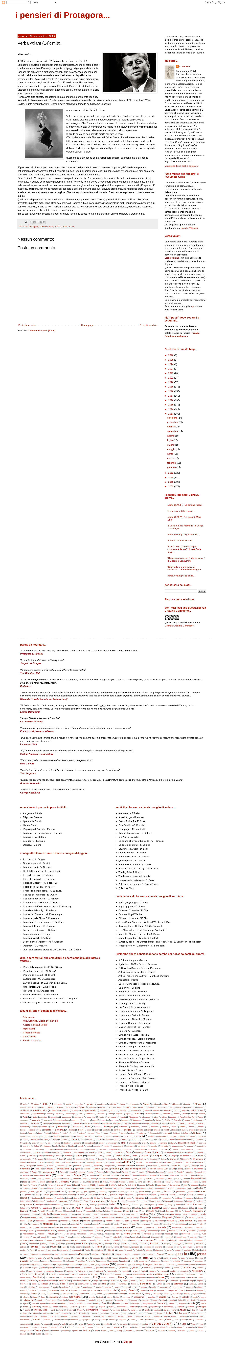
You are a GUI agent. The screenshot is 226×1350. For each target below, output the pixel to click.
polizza (41, 1258)
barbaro (95, 1123)
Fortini (147, 1182)
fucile (43, 1185)
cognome (26, 1146)
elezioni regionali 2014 (159, 1169)
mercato (86, 1224)
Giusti (31, 1192)
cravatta (179, 1152)
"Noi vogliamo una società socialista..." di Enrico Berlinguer (184, 568)
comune (190, 1146)
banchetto (66, 1123)
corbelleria (67, 1152)
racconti (187, 1267)
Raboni (176, 1268)
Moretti (23, 1231)
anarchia (103, 1111)
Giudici (199, 1188)
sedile (123, 1290)
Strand (34, 1307)
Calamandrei (155, 1133)
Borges (127, 1129)
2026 (171, 355)
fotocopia (157, 1182)
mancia (120, 1217)
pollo (48, 1258)
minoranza (56, 1227)
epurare (82, 1172)
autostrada (48, 1120)
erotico (141, 1172)
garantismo (161, 1185)
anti (176, 1111)
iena (69, 1198)
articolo (177, 1114)
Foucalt (167, 1182)
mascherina (52, 1221)
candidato (98, 1136)
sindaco (65, 1297)
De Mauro (39, 1159)
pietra (25, 1254)
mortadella (41, 1231)
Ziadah (200, 1331)
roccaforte (77, 1281)
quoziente (158, 1268)
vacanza (199, 1320)
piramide (94, 1254)
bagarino (148, 1120)
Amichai (54, 1111)
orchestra (24, 1240)
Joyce (178, 1205)
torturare (33, 1316)
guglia (153, 1195)
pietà (204, 1250)
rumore (34, 1284)
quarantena (110, 1268)
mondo (127, 1227)
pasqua (167, 1244)
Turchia (36, 1319)
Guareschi (70, 1195)
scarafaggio (87, 1287)
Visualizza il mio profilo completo (182, 166)
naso (163, 1231)
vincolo (100, 1327)
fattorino (56, 1179)
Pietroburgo (35, 1254)
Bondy (80, 1130)
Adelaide (113, 1104)
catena (107, 1140)
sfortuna (121, 1294)
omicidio (135, 1237)
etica (48, 1175)
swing (60, 1310)
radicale (200, 1268)
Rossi (125, 1281)
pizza (143, 1254)
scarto (117, 1287)
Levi (127, 1211)
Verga (192, 1324)
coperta (37, 1152)
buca (40, 1133)
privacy (166, 1261)
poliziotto (30, 1258)
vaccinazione (25, 1324)
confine (83, 1149)
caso (90, 1140)
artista (185, 1114)
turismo (47, 1320)
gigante (128, 1188)
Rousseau (150, 1281)
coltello (81, 1146)
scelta (153, 1287)
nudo (204, 1234)
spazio (99, 1300)
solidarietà (28, 1300)
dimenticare (78, 1162)
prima (133, 1261)
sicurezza (177, 1294)
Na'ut (135, 1231)
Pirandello (106, 1254)
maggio (171, 449)
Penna (116, 1247)
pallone (181, 1240)
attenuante (146, 1117)
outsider (107, 1240)
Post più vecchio (148, 325)
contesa (175, 1149)
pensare (135, 1247)
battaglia (145, 1123)
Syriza (79, 1310)
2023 (171, 368)
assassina (54, 1117)
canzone (127, 1136)
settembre (173, 431)
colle (56, 1146)
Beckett (191, 1123)
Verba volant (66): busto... (181, 511)
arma (157, 1114)
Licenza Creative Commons (179, 625)
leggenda (69, 1211)
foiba (89, 1182)
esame (161, 1172)
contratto (199, 1149)
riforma (111, 1277)
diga (41, 1162)
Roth (140, 1281)
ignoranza (86, 1198)
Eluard (187, 1169)
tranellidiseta (29, 1036)
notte (176, 1234)
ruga (192, 1281)
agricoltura (24, 1107)
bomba (72, 1130)
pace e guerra (146, 1240)
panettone (33, 1244)
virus (136, 1327)
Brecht (166, 1130)
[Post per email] (25, 222)
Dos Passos (152, 1166)
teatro (183, 1309)
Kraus (77, 1208)
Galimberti (132, 1185)
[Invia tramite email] (31, 222)
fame (135, 1175)
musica (119, 1231)
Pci (71, 1247)
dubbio (163, 1166)
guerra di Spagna (117, 1195)
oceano (88, 1237)
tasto (166, 1310)
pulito (43, 1268)
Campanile (56, 1136)
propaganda (59, 1265)
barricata (106, 1123)
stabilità (62, 1303)
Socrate (175, 1297)
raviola (134, 1271)
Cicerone (77, 1143)
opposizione (181, 1237)
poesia (170, 1254)
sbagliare (31, 1287)
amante (188, 1107)
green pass (58, 1195)
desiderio (153, 1159)
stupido (92, 1307)
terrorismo (105, 1313)
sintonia (92, 1297)
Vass (98, 1324)
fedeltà (84, 1179)
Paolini (51, 1244)
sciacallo (53, 1290)
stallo (96, 1303)
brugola (192, 1130)
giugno (171, 444)
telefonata (24, 1313)
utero (183, 1320)
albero (111, 1107)
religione (95, 1274)
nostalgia (158, 1234)
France (177, 1182)
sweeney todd (40, 1310)
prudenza (193, 1265)
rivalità (41, 1281)
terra (73, 1313)
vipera (128, 1327)
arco (80, 1114)
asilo (35, 1117)
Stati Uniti (106, 1303)
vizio (171, 1327)
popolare (96, 1258)
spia (163, 1300)
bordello (117, 1130)
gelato (203, 1185)
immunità (127, 1198)
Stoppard (182, 1303)
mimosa (45, 1227)
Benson (97, 1127)
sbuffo (55, 1287)
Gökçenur (120, 1192)
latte (193, 1208)
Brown (182, 1130)
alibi (127, 1107)
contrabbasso (187, 1149)
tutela (65, 1320)
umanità (112, 1320)
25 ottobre (35, 1104)
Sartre (200, 1284)
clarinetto (163, 1143)
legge (60, 1211)
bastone (135, 1123)
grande (28, 1195)
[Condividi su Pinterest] (43, 222)
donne (129, 1165)
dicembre (172, 417)
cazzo (163, 1140)
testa (141, 1313)
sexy (57, 1294)
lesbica (99, 1211)
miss (66, 1227)
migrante (192, 1224)
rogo (96, 1281)
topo (201, 1313)
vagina (56, 1324)
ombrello (116, 1237)
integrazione (26, 1204)
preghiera (81, 1261)
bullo (65, 1133)
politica (58, 226)
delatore (101, 1159)
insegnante (178, 1201)
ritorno (200, 1277)
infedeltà (76, 1201)
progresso (47, 1265)
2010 (171, 482)
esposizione (201, 1172)
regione (62, 1274)
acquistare (101, 1104)
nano (143, 1231)
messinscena (144, 1224)
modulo (90, 1227)
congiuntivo (114, 1149)
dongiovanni (109, 1166)
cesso (42, 1143)
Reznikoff (37, 1277)
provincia (170, 1265)
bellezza (43, 1127)
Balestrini (177, 1120)
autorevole (36, 1120)
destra (163, 1159)
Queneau (136, 1267)
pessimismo (98, 1250)
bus (98, 1133)
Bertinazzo (122, 1127)
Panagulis (199, 1240)
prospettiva (121, 1265)
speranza (145, 1300)
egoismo (86, 1169)
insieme (200, 1201)
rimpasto (131, 1277)
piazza (177, 1250)
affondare (187, 1104)
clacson (153, 1143)
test (133, 1313)
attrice (164, 1117)
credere (200, 1152)
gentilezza (70, 1188)
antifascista (24, 1114)
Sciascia (63, 1290)
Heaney (190, 1195)
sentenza (24, 1294)
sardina (192, 1284)
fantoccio (183, 1175)
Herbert (200, 1195)
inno (122, 1201)
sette (50, 1294)
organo (49, 1240)
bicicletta (165, 1127)
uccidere (74, 1320)
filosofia (65, 1181)
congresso (126, 1149)
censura (180, 1140)
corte (100, 1152)
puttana (69, 1268)
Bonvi (97, 1130)
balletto (187, 1120)
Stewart (172, 1303)
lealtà (43, 1211)
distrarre (199, 1162)
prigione (124, 1261)
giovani (170, 1188)
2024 (171, 364)
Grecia (46, 1195)
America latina (40, 1110)
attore (156, 1117)
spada (91, 1300)
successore (121, 1307)
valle (64, 1324)
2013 (171, 413)
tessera (116, 1313)
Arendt (110, 1114)
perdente (199, 1247)
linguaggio (198, 1211)
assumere (91, 1117)
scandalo (75, 1287)
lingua (187, 1211)
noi (111, 1234)
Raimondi (81, 1271)
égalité (77, 1169)
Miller (37, 1227)
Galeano (121, 1185)
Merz (134, 1224)
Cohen (36, 1146)
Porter (144, 1257)
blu (40, 1130)
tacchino (116, 1310)
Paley (172, 1240)
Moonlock (188, 1227)
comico (106, 1146)
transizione (86, 1316)
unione (132, 1320)
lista (34, 1214)
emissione (24, 1172)
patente (23, 1247)
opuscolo (193, 1237)
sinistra (75, 1296)
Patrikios (34, 1247)
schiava (23, 1290)
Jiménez (161, 1205)
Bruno (200, 1130)
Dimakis (66, 1162)
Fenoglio (115, 1179)
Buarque (31, 1133)
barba (86, 1123)
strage (25, 1307)
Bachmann (137, 1120)
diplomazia (115, 1162)
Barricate (116, 1123)
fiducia (42, 1182)
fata (32, 1179)
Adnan (122, 1104)
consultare (152, 1149)
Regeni (52, 1274)
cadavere (142, 1133)
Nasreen (171, 1231)
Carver (74, 1139)
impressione (166, 1198)
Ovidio (116, 1240)
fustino (83, 1185)
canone (108, 1136)
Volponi (200, 1327)
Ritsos (32, 1281)
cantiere (117, 1136)
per (178, 1247)
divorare (50, 1166)
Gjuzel (70, 1192)
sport (25, 1303)
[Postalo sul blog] (34, 222)
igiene (76, 1198)
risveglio (182, 1277)
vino (108, 1327)
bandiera (77, 1123)
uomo (160, 1319)
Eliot (173, 1169)
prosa (105, 1264)
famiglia (143, 1175)
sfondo (99, 1294)
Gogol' (110, 1192)
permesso (52, 1250)
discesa (149, 1162)
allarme (135, 1107)
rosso (133, 1281)
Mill (30, 1227)
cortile (108, 1152)
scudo (103, 1290)
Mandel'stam (132, 1217)
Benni (87, 1127)
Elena (105, 1169)
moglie (99, 1227)
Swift (53, 1310)
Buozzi (72, 1133)
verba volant (68, 226)
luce (95, 1214)
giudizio (23, 1192)
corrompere (79, 1152)
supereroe (154, 1307)
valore (71, 1324)
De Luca (199, 1156)
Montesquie (176, 1227)
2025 (171, 359)
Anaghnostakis (89, 1110)
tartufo (147, 1310)
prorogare (95, 1265)
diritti (126, 1162)
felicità (93, 1179)
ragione (60, 1271)
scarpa (98, 1287)
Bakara (158, 1120)
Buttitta (123, 1133)
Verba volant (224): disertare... (183, 534)
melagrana (34, 1224)
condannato (72, 1149)
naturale (192, 1231)
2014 (171, 409)
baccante (125, 1120)
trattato (120, 1316)
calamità (166, 1133)
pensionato (146, 1247)
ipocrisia (101, 1205)
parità (76, 1244)
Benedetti (63, 1126)
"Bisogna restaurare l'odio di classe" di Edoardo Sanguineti (186, 559)
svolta (27, 1310)
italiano (125, 1205)
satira (22, 1287)
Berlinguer (33, 226)
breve (174, 1130)
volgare (179, 1327)
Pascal (133, 1244)
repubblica (117, 1274)
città (123, 1143)
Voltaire (37, 1330)
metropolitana (180, 1224)
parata (60, 1244)
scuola (113, 1290)
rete (201, 1274)
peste (121, 1250)
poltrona (67, 1258)
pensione (158, 1247)
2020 (171, 382)
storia (192, 1303)
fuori (76, 1185)
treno (138, 1316)
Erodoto (125, 1172)
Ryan (54, 1284)
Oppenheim (155, 1237)
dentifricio (142, 1159)
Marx (30, 1221)
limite (179, 1211)
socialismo (139, 1297)
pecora (79, 1247)
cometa (97, 1146)
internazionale (69, 1205)
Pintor (64, 1254)
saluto (112, 1284)
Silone (34, 1297)
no (106, 1234)
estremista (38, 1175)
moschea (61, 1231)
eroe (133, 1172)
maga (25, 1217)
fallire (127, 1175)
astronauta (112, 1117)
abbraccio (58, 1104)
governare (156, 1192)
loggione (80, 1214)
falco (113, 1175)
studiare (74, 1307)
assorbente (79, 1117)
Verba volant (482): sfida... (181, 575)
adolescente (134, 1104)
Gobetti (101, 1192)
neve (60, 1234)
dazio (135, 1156)
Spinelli (181, 1300)
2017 (171, 395)
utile (190, 1320)
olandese (98, 1237)
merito (116, 1224)
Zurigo (46, 1334)
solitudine (40, 1300)
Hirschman (35, 1198)
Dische (158, 1162)
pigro (57, 1254)
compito (154, 1146)
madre (184, 1214)
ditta (21, 1166)
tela (193, 1310)
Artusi (193, 1114)
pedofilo (88, 1247)
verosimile (24, 1327)
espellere (189, 1172)
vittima (154, 1327)
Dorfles (141, 1166)
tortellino (23, 1316)
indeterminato (25, 1201)
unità (141, 1320)
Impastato (139, 1198)
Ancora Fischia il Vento (35, 1024)
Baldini (167, 1120)
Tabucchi (105, 1310)
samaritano (123, 1284)
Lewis (136, 1211)
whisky (119, 1331)
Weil (96, 1331)
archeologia (70, 1114)
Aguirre (35, 1107)
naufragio (202, 1231)
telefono (34, 1313)
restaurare (179, 1274)
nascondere (153, 1231)
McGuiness (159, 1221)
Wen (111, 1331)
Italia (111, 1204)
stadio (71, 1303)
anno (147, 1111)
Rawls (143, 1271)
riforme (121, 1277)
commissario (118, 1146)
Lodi (72, 1214)
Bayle (182, 1123)
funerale (60, 1185)
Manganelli (167, 1217)
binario (191, 1127)
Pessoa (110, 1250)
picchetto (187, 1250)
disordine (189, 1162)
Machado (175, 1214)
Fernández (160, 1179)
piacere (149, 1250)
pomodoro (77, 1258)
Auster (200, 1117)
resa (127, 1274)
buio (47, 1133)
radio (30, 1271)
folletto (97, 1182)
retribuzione (25, 1277)
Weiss (103, 1331)
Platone (160, 1254)
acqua (90, 1104)
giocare (143, 1188)
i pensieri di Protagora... (62, 15)
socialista (151, 1297)
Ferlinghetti (138, 1179)
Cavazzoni (146, 1140)
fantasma (173, 1175)
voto (47, 1331)
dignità (49, 1162)
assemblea (66, 1117)
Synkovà (70, 1310)
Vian (62, 1327)
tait (140, 1310)
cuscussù (91, 1156)
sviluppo (201, 1306)
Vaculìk (47, 1324)
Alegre (119, 1107)
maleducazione (108, 1217)
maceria (164, 1214)
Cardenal (202, 1136)
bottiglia (140, 1130)
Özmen (125, 1240)
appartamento (38, 1114)
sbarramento (44, 1287)
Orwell (74, 1240)
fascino (200, 1175)
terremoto (93, 1313)
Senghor (199, 1290)
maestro (194, 1214)
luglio (170, 440)
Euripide (60, 1175)
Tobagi (159, 1313)
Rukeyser (24, 1284)
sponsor (202, 1300)
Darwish (118, 1156)
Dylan (186, 1166)
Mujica (83, 1231)
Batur (163, 1123)
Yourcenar (149, 1330)
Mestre (156, 1224)
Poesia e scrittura (32, 1040)
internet (82, 1204)
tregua (129, 1316)
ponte (87, 1258)
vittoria (162, 1327)
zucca (38, 1334)
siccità (166, 1294)
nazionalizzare (29, 1234)
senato (190, 1290)
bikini (174, 1127)
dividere (40, 1166)
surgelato (180, 1307)
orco (33, 1240)
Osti (98, 1240)
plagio (151, 1254)
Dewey (172, 1159)
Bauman (172, 1123)
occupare (78, 1237)
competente (142, 1146)
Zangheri (171, 1331)
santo (167, 1284)
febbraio (172, 462)
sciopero (73, 1290)
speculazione (121, 1300)
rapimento (100, 1271)
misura (74, 1227)
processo (187, 1261)
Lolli (88, 1214)
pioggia (73, 1254)
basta (126, 1123)
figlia (50, 1182)
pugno (34, 1268)
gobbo (92, 1192)
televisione (45, 1313)
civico (144, 1143)
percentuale (187, 1247)
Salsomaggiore (84, 1284)
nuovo (35, 1237)
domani (87, 1166)
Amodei (75, 1111)
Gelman (34, 1188)
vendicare (134, 1324)
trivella (156, 1316)
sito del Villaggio (189, 228)
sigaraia (196, 1294)
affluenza (176, 1104)
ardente (101, 1114)
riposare (141, 1277)
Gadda (111, 1185)
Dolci (70, 1165)
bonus (89, 1130)
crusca (59, 1156)
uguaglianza (86, 1320)
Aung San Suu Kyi (187, 1117)
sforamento (110, 1294)
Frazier (195, 1182)
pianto (169, 1250)
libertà (151, 1211)
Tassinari (157, 1310)
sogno (203, 1297)
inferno (85, 1201)
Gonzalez (131, 1192)
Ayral (95, 1120)
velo (114, 1324)
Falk (120, 1175)
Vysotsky (76, 1331)
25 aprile (23, 1104)
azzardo (104, 1120)
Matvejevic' (146, 1221)
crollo (40, 1156)
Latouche (184, 1208)
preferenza (70, 1261)
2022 (171, 373)
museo (110, 1231)
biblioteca (154, 1127)
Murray (100, 1231)
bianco (144, 1127)
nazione (41, 1234)
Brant (148, 1130)
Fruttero (34, 1185)
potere (191, 1258)
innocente (131, 1201)
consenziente (139, 1149)
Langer (155, 1208)
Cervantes (24, 1143)
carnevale (35, 1140)
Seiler (151, 1290)
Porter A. (157, 1258)
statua (117, 1303)
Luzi (154, 1214)
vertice (34, 1327)
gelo (42, 1188)
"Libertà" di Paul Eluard (179, 540)
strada (203, 1303)
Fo (83, 1182)
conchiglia (49, 1149)
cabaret (132, 1133)
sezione (66, 1294)
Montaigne (150, 1227)
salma (71, 1284)
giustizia (41, 1191)
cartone (64, 1140)
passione (188, 1244)
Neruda (51, 1234)
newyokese (81, 1234)
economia (25, 1168)
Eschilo (179, 1172)
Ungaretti (122, 1320)
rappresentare (112, 1271)
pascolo (143, 1244)
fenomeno (126, 1179)
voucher (55, 1331)
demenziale (112, 1159)
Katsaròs (23, 1208)
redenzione (184, 1271)
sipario (101, 1297)
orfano (40, 1240)
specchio (109, 1300)
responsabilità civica (157, 1274)
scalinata (64, 1287)
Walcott (86, 1330)
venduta (145, 1324)
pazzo (64, 1247)
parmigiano (96, 1244)
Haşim (172, 1195)
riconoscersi (78, 1277)
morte (51, 1231)
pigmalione (47, 1254)
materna (86, 1221)
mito (51, 226)
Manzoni (180, 1217)
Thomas (150, 1313)
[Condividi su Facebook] (40, 222)
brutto (22, 1133)
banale (56, 1123)
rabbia (167, 1268)
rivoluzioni (64, 1281)
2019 (171, 386)
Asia (25, 1116)
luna (132, 1214)
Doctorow (60, 1166)
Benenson (77, 1127)
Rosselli (115, 1281)
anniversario (136, 1111)
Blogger (128, 1341)
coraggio (55, 1152)
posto (183, 1258)
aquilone (59, 1114)
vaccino (37, 1324)
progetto (23, 1265)
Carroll (44, 1140)
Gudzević (92, 1195)
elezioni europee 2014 (135, 1169)
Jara (145, 1205)
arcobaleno (90, 1114)
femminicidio (104, 1179)
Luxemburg (143, 1214)
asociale (43, 1117)
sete (43, 1294)
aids (43, 1107)
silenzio (26, 1297)
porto (166, 1258)
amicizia (65, 1111)
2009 (171, 486)
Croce (22, 1156)
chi (49, 1143)
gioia (151, 1188)
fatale (39, 1179)
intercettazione (54, 1205)
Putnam (59, 1268)
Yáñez (138, 1331)
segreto (143, 1290)
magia (47, 1217)
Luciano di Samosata (108, 1214)
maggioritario (36, 1217)
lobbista (64, 1214)
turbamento (24, 1320)
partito (124, 1243)
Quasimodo (123, 1268)
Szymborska (92, 1310)
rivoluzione (51, 1281)
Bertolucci (134, 1127)
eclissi (194, 1166)
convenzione (25, 1152)
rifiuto (103, 1277)
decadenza (80, 1159)
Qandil (77, 1268)
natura (182, 1231)
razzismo (153, 1271)
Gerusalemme (94, 1188)
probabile (176, 1261)
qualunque (88, 1268)
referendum (197, 1271)
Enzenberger (47, 1172)
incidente (178, 1198)
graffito (191, 1192)
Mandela (144, 1217)
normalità (147, 1234)
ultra (104, 1320)
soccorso (126, 1297)
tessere (126, 1313)
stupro (110, 1307)
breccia (157, 1130)
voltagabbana (25, 1331)
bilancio (182, 1127)
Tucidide (183, 1316)
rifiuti (95, 1277)
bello (52, 1127)
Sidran (186, 1294)
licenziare (170, 1211)
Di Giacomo (185, 1159)
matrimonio (97, 1221)
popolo (106, 1258)
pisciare (118, 1254)
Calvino (197, 1133)
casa (83, 1140)
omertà (126, 1237)
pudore (26, 1268)
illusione (107, 1198)
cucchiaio (69, 1156)
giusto (52, 1192)
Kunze (97, 1208)
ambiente (24, 1110)
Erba (108, 1172)
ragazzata (50, 1271)
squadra (52, 1303)
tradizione (63, 1316)
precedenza (57, 1261)
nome (118, 1234)
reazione (163, 1271)
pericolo (41, 1250)
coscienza (118, 1152)
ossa (92, 1240)
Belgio (34, 1127)
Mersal (125, 1224)
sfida (82, 1294)
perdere (23, 1250)
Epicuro (63, 1172)
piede (196, 1250)
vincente (81, 1327)
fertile (170, 1179)
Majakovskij (77, 1217)
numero (26, 1237)
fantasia (162, 1175)
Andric (113, 1111)
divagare (30, 1166)
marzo (171, 458)
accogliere (79, 1104)
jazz (152, 1205)
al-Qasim (80, 1107)
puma (50, 1268)
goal (85, 1192)
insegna (167, 1201)
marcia (200, 1217)
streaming (45, 1307)
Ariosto (137, 1114)
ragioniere (70, 1271)
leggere (79, 1211)
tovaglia (44, 1316)
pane (22, 1243)
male (96, 1217)
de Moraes (50, 1159)
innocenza (143, 1201)
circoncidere (113, 1143)
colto (89, 1146)
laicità (136, 1208)
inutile (92, 1205)
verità (201, 1324)
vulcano (65, 1331)
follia (105, 1182)
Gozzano (168, 1191)
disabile (139, 1162)
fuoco (69, 1185)
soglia (195, 1297)
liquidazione (24, 1214)
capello (151, 1136)
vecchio (106, 1324)
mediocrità (202, 1221)
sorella (62, 1300)
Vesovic (44, 1327)
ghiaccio (106, 1188)
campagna (45, 1136)
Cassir (98, 1140)
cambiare (24, 1136)
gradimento (180, 1192)
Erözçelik (151, 1172)
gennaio (171, 467)
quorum (147, 1268)
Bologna (59, 1129)
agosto (171, 435)
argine (127, 1114)
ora (201, 1237)
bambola (46, 1123)
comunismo (201, 1146)
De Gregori (172, 1156)
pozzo (36, 1261)
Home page (87, 325)
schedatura (177, 1287)
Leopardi (89, 1211)
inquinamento (155, 1201)
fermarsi (149, 1179)
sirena (109, 1297)
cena (172, 1140)
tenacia (65, 1313)
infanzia (63, 1201)
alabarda (92, 1107)
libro (161, 1211)
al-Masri (70, 1107)
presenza (102, 1261)
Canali (77, 1136)
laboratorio (126, 1208)
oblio (62, 1237)
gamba (142, 1185)
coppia (46, 1152)
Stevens (161, 1303)
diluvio (57, 1162)
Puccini (203, 1265)
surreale (190, 1307)
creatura (189, 1152)
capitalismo (161, 1136)
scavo (134, 1287)
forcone (122, 1182)
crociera (31, 1156)
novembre (173, 422)
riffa (87, 1277)
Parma (85, 1243)
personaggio (77, 1250)
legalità (51, 1211)
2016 (171, 400)
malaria (88, 1217)
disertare (167, 1162)
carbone (192, 1136)
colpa (72, 1146)
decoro (91, 1159)
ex (98, 1175)
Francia (186, 1182)
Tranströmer (99, 1316)
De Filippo (156, 1155)
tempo (55, 1313)
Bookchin (107, 1130)
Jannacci (135, 1205)
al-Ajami (60, 1107)
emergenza (198, 1169)
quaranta (99, 1268)
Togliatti (169, 1313)
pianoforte (159, 1250)
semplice (160, 1290)
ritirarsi (192, 1277)
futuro (92, 1185)
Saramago (178, 1284)
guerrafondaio (142, 1195)
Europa (77, 1175)
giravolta (180, 1188)
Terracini (82, 1313)
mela (25, 1224)
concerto (38, 1149)
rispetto (173, 1277)
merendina (106, 1224)
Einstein (97, 1169)
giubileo (190, 1188)
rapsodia (125, 1271)
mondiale (116, 1227)
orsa (67, 1240)
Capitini (173, 1136)
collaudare (47, 1146)
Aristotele (148, 1114)
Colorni (64, 1146)
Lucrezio (124, 1214)
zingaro (23, 1334)
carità (25, 1140)
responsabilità (138, 1274)
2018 (171, 391)
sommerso (51, 1300)
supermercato (167, 1307)
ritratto (22, 1281)
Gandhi (151, 1185)
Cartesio (54, 1140)
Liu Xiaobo (44, 1214)
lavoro (23, 1211)
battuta (155, 1123)
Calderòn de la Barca (181, 1133)
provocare (182, 1265)
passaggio (177, 1244)
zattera (191, 1331)
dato (128, 1156)
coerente (202, 1143)
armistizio (166, 1114)
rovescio (174, 1281)
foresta (131, 1182)
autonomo (24, 1120)
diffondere (32, 1162)
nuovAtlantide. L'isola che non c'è (40, 1020)
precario (45, 1261)
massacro (64, 1221)
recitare (173, 1271)
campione (68, 1136)
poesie (181, 1254)
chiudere (66, 1143)
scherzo (199, 1287)
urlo (176, 1320)
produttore (199, 1261)
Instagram (182, 336)
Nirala (99, 1234)
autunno (75, 1120)
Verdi (184, 1324)
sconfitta (84, 1290)
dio (107, 1162)
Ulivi (96, 1320)
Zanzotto (181, 1331)
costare (138, 1152)
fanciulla (153, 1175)
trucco (173, 1316)
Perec (32, 1250)
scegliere (144, 1287)
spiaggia (171, 1300)
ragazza (39, 1271)
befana (200, 1123)
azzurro (115, 1120)
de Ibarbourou (185, 1156)
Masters (76, 1221)
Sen (182, 1290)
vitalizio (145, 1327)
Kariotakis (198, 1204)
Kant (186, 1204)
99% (45, 1104)
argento (119, 1114)
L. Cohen (107, 1208)
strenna (64, 1307)
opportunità (168, 1237)
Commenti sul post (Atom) (41, 330)
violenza (118, 1327)
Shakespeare (134, 1293)
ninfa (91, 1234)
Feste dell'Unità (198, 1178)
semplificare (172, 1290)
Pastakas (199, 1244)
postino (175, 1258)
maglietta (56, 1217)
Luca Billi (184, 66)
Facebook (170, 336)
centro (189, 1140)
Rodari (87, 1281)
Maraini (191, 1217)
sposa (34, 1303)
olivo (107, 1237)
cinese (101, 1143)
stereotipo (135, 1303)
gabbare (102, 1185)
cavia (156, 1140)
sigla (204, 1294)
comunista (27, 1149)
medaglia (170, 1221)
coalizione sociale (186, 1143)
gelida (25, 1188)
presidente (113, 1261)
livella (55, 1214)
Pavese (54, 1247)
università (150, 1320)
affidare (165, 1104)
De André (144, 1156)
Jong (170, 1205)
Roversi (161, 1280)
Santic (159, 1284)
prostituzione (134, 1265)
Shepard (157, 1294)
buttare (114, 1133)
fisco (76, 1182)
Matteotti (109, 1221)
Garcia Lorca (175, 1185)
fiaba (25, 1182)
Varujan (89, 1324)
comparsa (130, 1146)
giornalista (160, 1188)
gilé (135, 1188)
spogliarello (191, 1300)
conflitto (92, 1149)
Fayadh (76, 1179)
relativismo (83, 1274)
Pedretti (98, 1247)
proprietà (83, 1265)
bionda (200, 1127)
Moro (31, 1231)
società (162, 1297)
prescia (92, 1261)
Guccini (81, 1195)
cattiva (124, 1140)
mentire (65, 1224)
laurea (200, 1208)
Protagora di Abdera (152, 1264)
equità (91, 1172)
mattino (118, 1221)
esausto (170, 1172)
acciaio (68, 1104)
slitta (117, 1297)
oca (69, 1237)
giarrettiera (117, 1188)
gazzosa (194, 1185)
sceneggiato (165, 1287)
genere (59, 1188)
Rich (55, 1277)
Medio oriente (185, 1220)
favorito (66, 1179)
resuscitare (191, 1274)
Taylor (174, 1310)
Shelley (147, 1294)
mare (22, 1221)
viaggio (53, 1327)
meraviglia (75, 1224)
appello (50, 1114)
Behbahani (24, 1127)
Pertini (87, 1250)
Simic (43, 1297)
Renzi (107, 1274)
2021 (171, 377)
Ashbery (202, 1114)
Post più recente (26, 325)
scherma (189, 1287)
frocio (25, 1185)
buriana (82, 1133)
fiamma (33, 1182)
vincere (91, 1327)
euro (68, 1175)
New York (69, 1234)
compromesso (177, 1146)
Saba (62, 1284)
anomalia (155, 1111)
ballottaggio (198, 1120)
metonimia (167, 1224)
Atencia (123, 1117)
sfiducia (90, 1294)
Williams (129, 1331)
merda (95, 1224)
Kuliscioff (87, 1208)
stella (126, 1303)
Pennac (126, 1247)
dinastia (99, 1162)
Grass (37, 1195)
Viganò (71, 1327)
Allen (143, 1107)
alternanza (162, 1107)
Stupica (83, 1307)
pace (133, 1240)
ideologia (60, 1198)
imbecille (117, 1198)
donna (120, 1166)
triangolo (146, 1316)
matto (127, 1221)
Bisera (22, 1130)
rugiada (200, 1281)
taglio (133, 1310)
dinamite (89, 1162)
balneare (23, 1123)
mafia (203, 1214)
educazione (63, 1168)
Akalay (50, 1107)
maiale (66, 1217)
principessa (155, 1261)
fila (56, 1182)
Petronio (139, 1250)
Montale (162, 1227)
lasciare (174, 1208)
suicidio (144, 1307)
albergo (102, 1107)
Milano (22, 1227)
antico (184, 1111)
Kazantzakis (47, 1208)
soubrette (81, 1300)
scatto (126, 1287)
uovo (169, 1320)
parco (68, 1244)
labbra (116, 1208)
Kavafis (34, 1208)
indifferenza (39, 1201)
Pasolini (154, 1243)
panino (42, 1244)
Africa (198, 1104)
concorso (60, 1149)
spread (43, 1303)
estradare (27, 1175)
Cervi (34, 1143)
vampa (80, 1324)
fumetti (50, 1185)
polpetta (57, 1258)
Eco (201, 1166)
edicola (39, 1169)
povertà (24, 1261)
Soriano (71, 1300)
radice (22, 1271)
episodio (72, 1172)
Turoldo (57, 1320)
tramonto (74, 1316)
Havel (181, 1195)
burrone (91, 1133)
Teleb (201, 1310)
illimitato (97, 1198)
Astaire (101, 1117)
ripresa (151, 1277)
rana (90, 1271)
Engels (34, 1172)
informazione (98, 1201)
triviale (165, 1316)
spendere (134, 1300)
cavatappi (134, 1140)
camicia (34, 1136)
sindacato (53, 1297)
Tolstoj (193, 1313)
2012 (171, 473)
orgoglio (59, 1240)
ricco (48, 1277)
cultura (79, 1156)
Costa (128, 1152)
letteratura (118, 1211)
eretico (116, 1172)
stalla (89, 1303)
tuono (192, 1316)
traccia (53, 1316)
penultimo (169, 1247)
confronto (102, 1149)
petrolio (130, 1250)
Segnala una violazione (179, 599)
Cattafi (115, 1140)
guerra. (130, 1195)
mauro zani (29, 1028)
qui (192, 306)
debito (61, 1159)
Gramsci (201, 1191)
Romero (104, 1281)
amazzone (199, 1107)
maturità (136, 1221)
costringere (168, 1152)
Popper (115, 1258)
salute (103, 1284)
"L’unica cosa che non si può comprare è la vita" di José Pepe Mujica (184, 549)
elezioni (115, 1168)
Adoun (156, 1104)
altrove (179, 1107)
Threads (195, 333)
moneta (139, 1227)
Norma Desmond (132, 1234)
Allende (151, 1107)
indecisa (199, 1198)
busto (106, 1133)
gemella (50, 1188)
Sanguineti (145, 1283)
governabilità (144, 1192)
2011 (171, 477)
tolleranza (182, 1313)
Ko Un (68, 1208)
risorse (160, 1277)
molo (107, 1227)
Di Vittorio (198, 1159)
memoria (48, 1223)
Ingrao (114, 1201)
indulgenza (51, 1201)
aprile (170, 453)
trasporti (111, 1316)
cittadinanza (134, 1143)
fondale (113, 1182)
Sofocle (185, 1297)
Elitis (180, 1169)
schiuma (43, 1290)
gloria (78, 1192)
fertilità (178, 1179)
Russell (44, 1284)
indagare (189, 1198)
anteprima (167, 1111)
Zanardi (161, 1331)
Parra (115, 1244)
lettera (107, 1211)
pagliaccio (163, 1240)
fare (192, 1175)
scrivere (94, 1290)
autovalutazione (62, 1120)
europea (90, 1175)
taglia (125, 1310)
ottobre (171, 426)
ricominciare (65, 1277)
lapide (165, 1208)
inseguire (190, 1201)
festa (186, 1179)
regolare (71, 1274)
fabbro (105, 1175)
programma (34, 1265)
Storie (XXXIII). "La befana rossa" (184, 505)
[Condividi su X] (37, 222)
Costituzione (151, 1152)
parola (107, 1244)
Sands (133, 1284)
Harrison (163, 1195)
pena (108, 1247)
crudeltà (49, 1156)
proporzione (72, 1265)
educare (49, 1169)
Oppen (145, 1237)
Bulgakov (56, 1133)
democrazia (126, 1159)
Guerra (102, 1195)
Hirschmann (48, 1198)
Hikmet (23, 1198)
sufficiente (134, 1307)
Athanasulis (133, 1117)
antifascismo (196, 1110)
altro (171, 1107)
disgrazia (178, 1162)
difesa (22, 1162)
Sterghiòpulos (148, 1303)
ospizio (83, 1240)
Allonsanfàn (29, 1017)
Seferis (132, 1290)
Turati (200, 1316)
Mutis (127, 1231)
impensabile (153, 1198)
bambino (35, 1123)
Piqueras (83, 1254)
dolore (78, 1166)
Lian (143, 1211)
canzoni (139, 1136)
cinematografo (90, 1143)
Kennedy (44, 226)
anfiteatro (123, 1111)
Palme (189, 1240)
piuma (135, 1254)
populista (124, 1258)
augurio (173, 1117)
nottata (168, 1234)
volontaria (190, 1327)
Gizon (61, 1191)
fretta (204, 1182)
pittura (127, 1254)
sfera (74, 1294)
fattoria (47, 1179)
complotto (164, 1146)
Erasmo (100, 1172)
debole (69, 1159)
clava (172, 1143)
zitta (31, 1334)
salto (95, 1284)
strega (55, 1307)
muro (91, 1231)
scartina (108, 1287)
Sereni (34, 1293)
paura (44, 1247)
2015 (171, 404)
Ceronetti (199, 1140)
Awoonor (86, 1120)
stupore (102, 1307)
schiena (33, 1290)
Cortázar (90, 1152)
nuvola (43, 1237)
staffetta (80, 1303)
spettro (155, 1300)
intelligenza (40, 1205)
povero (200, 1258)
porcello (135, 1258)
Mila (201, 1224)
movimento (72, 1231)
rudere (184, 1281)
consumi (164, 1149)
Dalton (108, 1156)
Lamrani (145, 1208)
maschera (40, 1221)
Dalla (101, 1156)
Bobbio (47, 1130)
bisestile (32, 1130)
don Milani (98, 1166)
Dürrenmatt (174, 1165)
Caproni (182, 1136)
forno (140, 1182)
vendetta (123, 1324)
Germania (81, 1188)
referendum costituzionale (32, 1274)
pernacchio (63, 1250)
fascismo (23, 1179)
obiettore (53, 1237)
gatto (185, 1185)
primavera (143, 1261)
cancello (87, 1136)
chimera (57, 1143)
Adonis (146, 1104)
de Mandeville (25, 1159)
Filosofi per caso (31, 1032)
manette (155, 1217)
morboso (199, 1227)
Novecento (185, 1234)
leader (34, 1211)
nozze (196, 1234)
